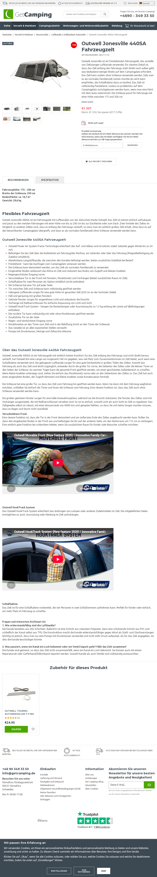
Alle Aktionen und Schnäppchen (55, 796)
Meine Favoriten (48, 792)
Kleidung (117, 25)
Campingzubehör (49, 25)
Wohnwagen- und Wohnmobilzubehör (86, 25)
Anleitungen (91, 778)
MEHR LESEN (87, 102)
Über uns (89, 774)
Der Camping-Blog (94, 781)
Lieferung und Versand (51, 778)
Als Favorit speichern (100, 161)
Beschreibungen (18, 180)
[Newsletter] (149, 784)
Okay (103, 871)
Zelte (7, 25)
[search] (105, 14)
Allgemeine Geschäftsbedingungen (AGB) (60, 789)
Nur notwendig (84, 871)
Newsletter (90, 785)
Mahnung (132, 145)
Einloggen (133, 3)
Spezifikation (50, 180)
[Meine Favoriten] (125, 3)
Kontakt (44, 774)
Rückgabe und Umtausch (52, 781)
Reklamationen (47, 785)
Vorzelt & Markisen (24, 25)
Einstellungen (59, 871)
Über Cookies (91, 789)
